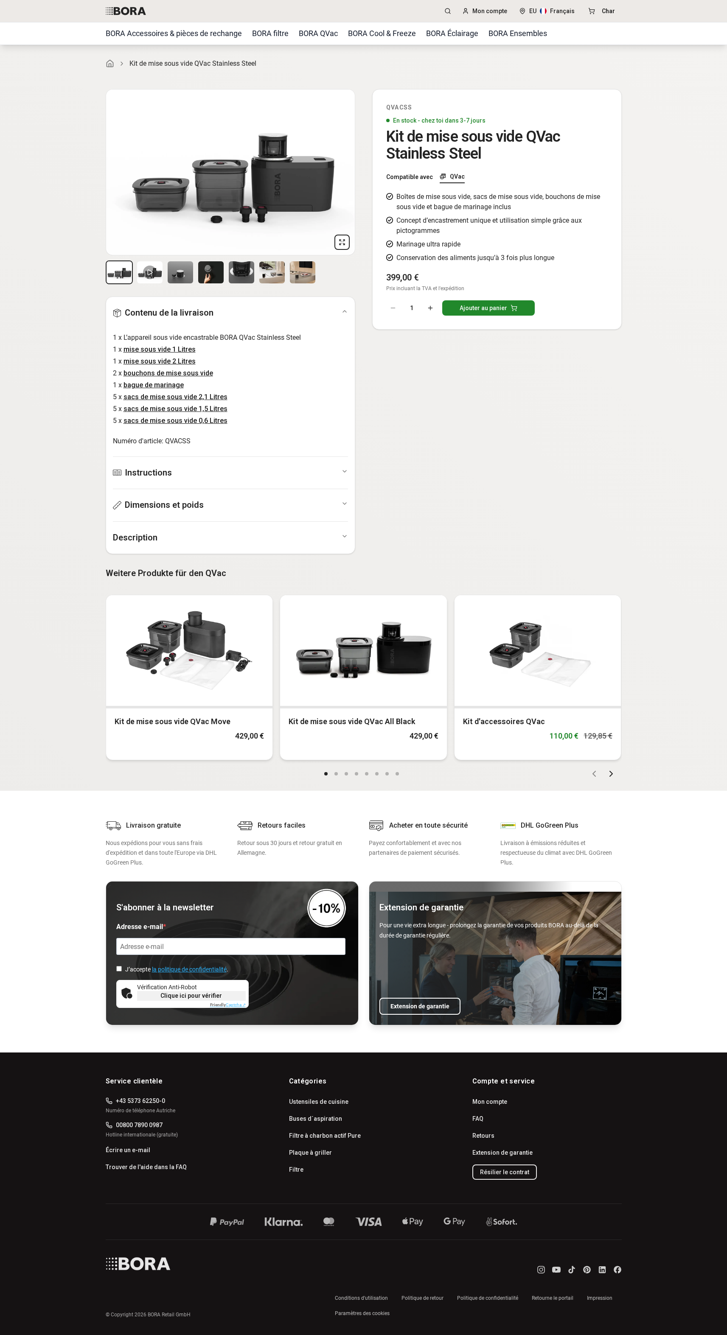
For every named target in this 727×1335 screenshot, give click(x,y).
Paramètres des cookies (362, 1313)
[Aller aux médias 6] (272, 272)
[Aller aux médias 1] (119, 272)
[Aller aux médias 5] (241, 272)
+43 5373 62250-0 (140, 1100)
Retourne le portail (552, 1298)
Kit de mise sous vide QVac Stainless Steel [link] (192, 63)
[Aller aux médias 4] (211, 272)
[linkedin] (602, 1269)
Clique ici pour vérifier (191, 995)
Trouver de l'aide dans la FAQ (146, 1167)
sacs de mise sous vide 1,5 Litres (175, 409)
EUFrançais (552, 11)
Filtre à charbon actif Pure (325, 1135)
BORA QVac (318, 33)
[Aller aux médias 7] (302, 272)
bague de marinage (154, 385)
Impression (599, 1298)
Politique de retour (422, 1298)
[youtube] (556, 1269)
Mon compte (489, 11)
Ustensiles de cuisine (318, 1101)
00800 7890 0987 (139, 1125)
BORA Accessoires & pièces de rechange (174, 33)
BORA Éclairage (452, 33)
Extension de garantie (419, 1006)
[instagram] (541, 1269)
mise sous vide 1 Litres (160, 349)
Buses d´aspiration (315, 1118)
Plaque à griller (310, 1152)
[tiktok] (571, 1269)
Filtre (296, 1169)
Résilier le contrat (504, 1172)
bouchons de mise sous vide (168, 373)
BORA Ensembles (517, 33)
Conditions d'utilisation (361, 1298)
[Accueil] (110, 63)
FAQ (477, 1118)
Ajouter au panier (483, 308)
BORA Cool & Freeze (382, 33)
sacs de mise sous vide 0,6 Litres (175, 421)
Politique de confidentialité (487, 1298)
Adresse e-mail (139, 927)
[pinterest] (587, 1269)
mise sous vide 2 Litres (160, 361)
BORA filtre (270, 33)
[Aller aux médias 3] (180, 272)
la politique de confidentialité (189, 969)
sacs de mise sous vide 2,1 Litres (175, 397)
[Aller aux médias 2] (149, 272)
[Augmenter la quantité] (430, 308)
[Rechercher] (447, 11)
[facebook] (617, 1269)
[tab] (452, 177)
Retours (483, 1135)
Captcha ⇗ (228, 1004)
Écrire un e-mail (128, 1150)
